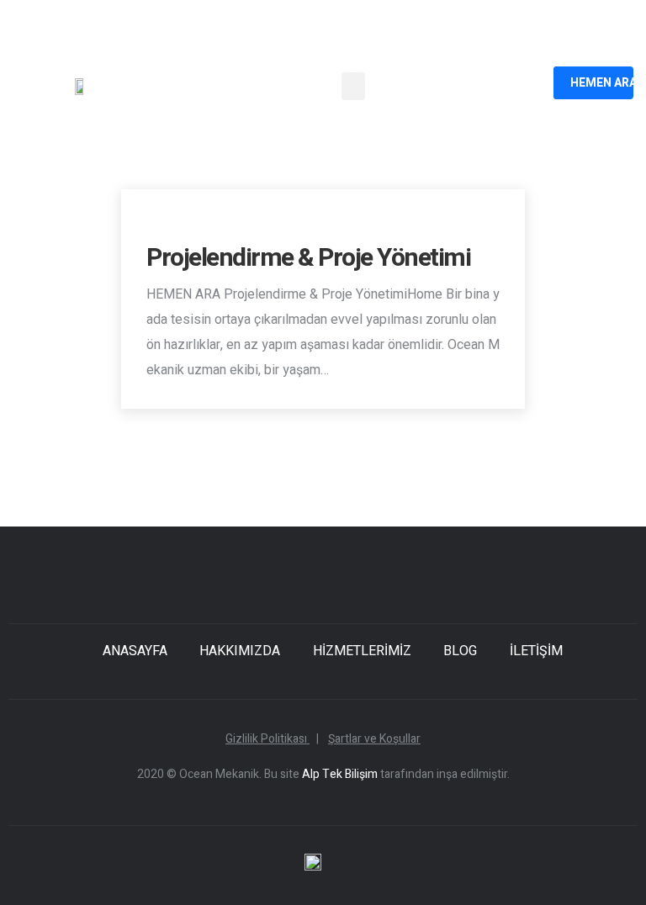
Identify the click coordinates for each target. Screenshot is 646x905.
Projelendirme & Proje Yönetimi (308, 258)
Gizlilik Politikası (272, 739)
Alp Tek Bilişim (340, 774)
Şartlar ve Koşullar (374, 739)
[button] (353, 86)
